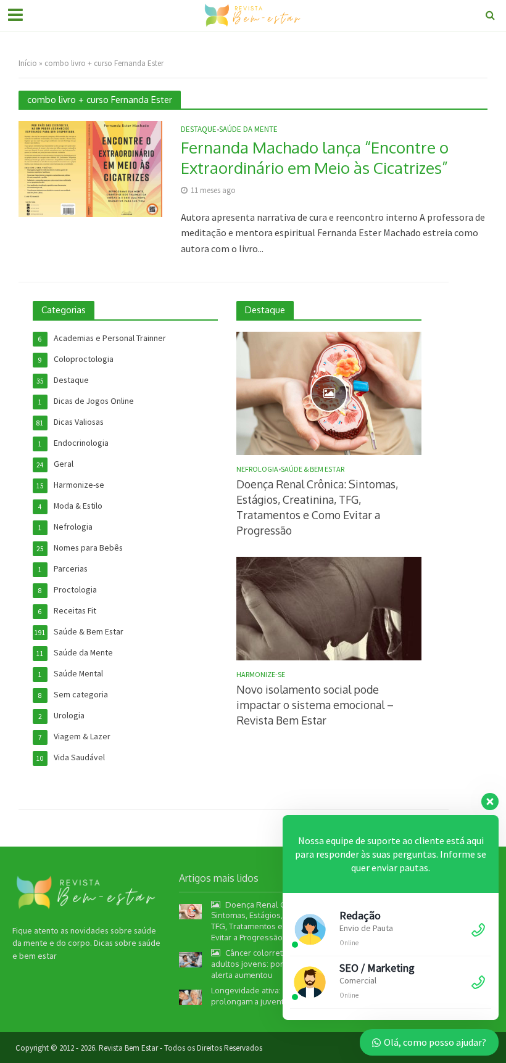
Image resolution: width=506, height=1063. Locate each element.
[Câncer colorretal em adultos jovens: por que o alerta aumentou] (190, 958)
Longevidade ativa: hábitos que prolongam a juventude (268, 995)
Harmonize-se (260, 674)
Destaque (199, 129)
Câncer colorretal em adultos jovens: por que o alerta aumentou (259, 963)
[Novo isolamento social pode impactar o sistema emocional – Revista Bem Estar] (328, 607)
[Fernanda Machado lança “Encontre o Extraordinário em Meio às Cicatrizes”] (90, 168)
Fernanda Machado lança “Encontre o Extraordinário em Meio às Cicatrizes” (315, 157)
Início (28, 63)
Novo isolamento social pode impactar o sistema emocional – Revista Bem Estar (315, 705)
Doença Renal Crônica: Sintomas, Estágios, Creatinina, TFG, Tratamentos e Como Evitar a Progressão (317, 507)
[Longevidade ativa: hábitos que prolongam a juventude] (190, 996)
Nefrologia (257, 469)
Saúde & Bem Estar (312, 469)
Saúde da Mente (248, 129)
